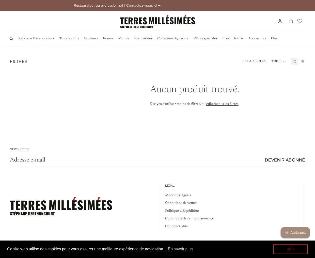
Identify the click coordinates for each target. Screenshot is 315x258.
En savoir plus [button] (180, 249)
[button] (278, 61)
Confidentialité (176, 226)
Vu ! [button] (290, 249)
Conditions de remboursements (189, 218)
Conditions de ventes (181, 203)
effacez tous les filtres (222, 104)
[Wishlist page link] (299, 20)
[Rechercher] (11, 38)
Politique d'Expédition (182, 211)
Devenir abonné (285, 160)
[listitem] (274, 38)
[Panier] (290, 21)
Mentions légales (178, 195)
